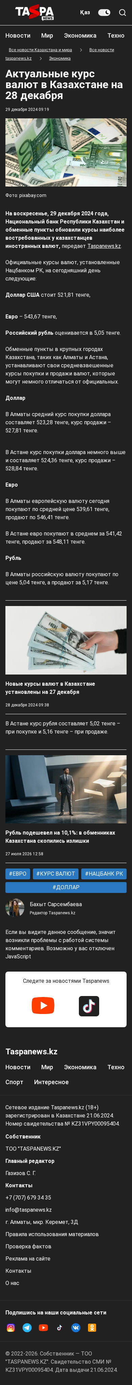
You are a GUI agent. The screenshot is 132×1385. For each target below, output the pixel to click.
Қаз (85, 12)
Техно (116, 35)
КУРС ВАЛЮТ (57, 874)
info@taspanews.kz (28, 1210)
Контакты (18, 1271)
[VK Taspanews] (75, 1327)
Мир (47, 35)
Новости (17, 35)
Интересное (51, 1082)
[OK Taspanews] (92, 1327)
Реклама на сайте (27, 1258)
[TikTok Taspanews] (89, 1006)
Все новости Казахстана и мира (40, 49)
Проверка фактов (28, 1246)
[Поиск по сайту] (122, 12)
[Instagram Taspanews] (10, 1327)
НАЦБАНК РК (105, 874)
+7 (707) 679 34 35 (28, 1197)
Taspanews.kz (104, 246)
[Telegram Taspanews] (27, 1327)
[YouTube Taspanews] (43, 1006)
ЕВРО (18, 874)
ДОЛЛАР (67, 887)
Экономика (80, 35)
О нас (12, 1283)
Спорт (14, 1082)
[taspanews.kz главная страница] (34, 12)
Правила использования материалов (52, 1234)
